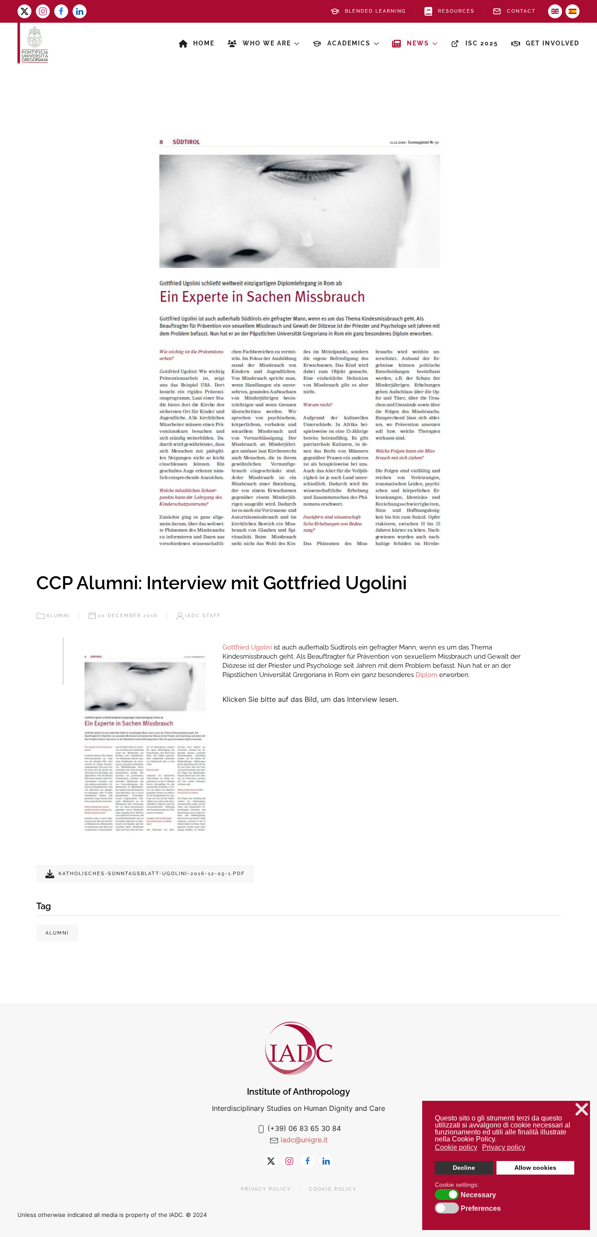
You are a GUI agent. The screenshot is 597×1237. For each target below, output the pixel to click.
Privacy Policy (266, 1189)
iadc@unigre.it (304, 1139)
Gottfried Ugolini (247, 647)
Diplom (426, 675)
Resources (456, 11)
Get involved (553, 43)
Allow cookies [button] (535, 1167)
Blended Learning (375, 11)
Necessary (478, 1195)
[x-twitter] (24, 11)
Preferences (481, 1208)
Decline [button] (464, 1167)
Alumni (58, 615)
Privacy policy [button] (503, 1147)
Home (204, 43)
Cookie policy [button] (456, 1147)
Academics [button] (349, 43)
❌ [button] (582, 1109)
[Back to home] (32, 43)
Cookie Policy (333, 1189)
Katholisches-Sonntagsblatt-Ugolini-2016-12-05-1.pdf (152, 873)
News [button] (418, 43)
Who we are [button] (267, 43)
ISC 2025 (481, 43)
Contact (521, 11)
